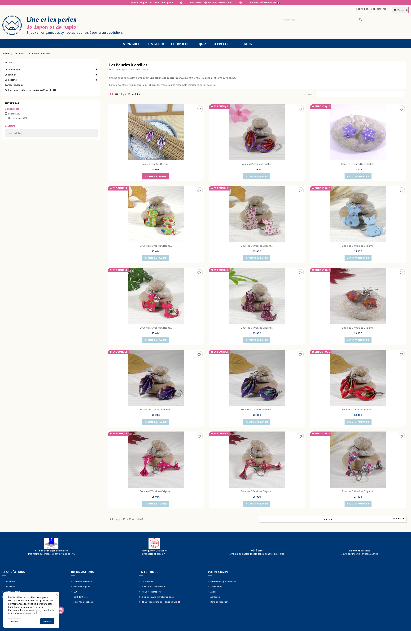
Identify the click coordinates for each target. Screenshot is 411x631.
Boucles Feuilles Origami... (156, 163)
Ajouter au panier (156, 176)
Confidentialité (80, 596)
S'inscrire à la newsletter (153, 586)
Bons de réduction (219, 601)
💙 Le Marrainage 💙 (151, 591)
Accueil (9, 62)
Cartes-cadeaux (14, 84)
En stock (14, 113)
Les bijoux (156, 44)
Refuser (14, 621)
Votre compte (219, 572)
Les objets (179, 44)
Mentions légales (81, 586)
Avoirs (213, 591)
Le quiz (200, 44)
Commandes (216, 586)
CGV (75, 591)
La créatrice (223, 44)
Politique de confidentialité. (23, 613)
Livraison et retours (82, 581)
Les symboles (130, 44)
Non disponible (17, 118)
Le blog (246, 44)
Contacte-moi (379, 8)
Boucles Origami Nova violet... (358, 163)
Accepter (47, 621)
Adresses (215, 596)
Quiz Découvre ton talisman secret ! (158, 596)
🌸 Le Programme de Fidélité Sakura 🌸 (160, 601)
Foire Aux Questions (83, 601)
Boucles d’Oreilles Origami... (156, 245)
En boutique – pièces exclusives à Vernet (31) (30, 90)
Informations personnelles (223, 581)
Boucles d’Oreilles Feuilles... (257, 163)
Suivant (399, 519)
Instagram (60, 610)
